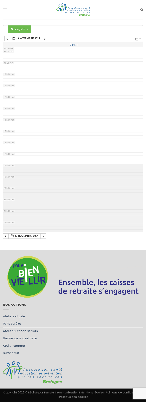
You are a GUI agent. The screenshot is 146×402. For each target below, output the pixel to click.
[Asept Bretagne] (73, 9)
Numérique (11, 353)
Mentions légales (92, 392)
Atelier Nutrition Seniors (20, 331)
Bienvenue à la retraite (20, 338)
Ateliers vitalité (14, 316)
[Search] (141, 9)
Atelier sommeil (14, 346)
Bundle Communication (61, 392)
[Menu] (5, 9)
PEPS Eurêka (12, 323)
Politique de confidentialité (124, 392)
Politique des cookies (73, 397)
